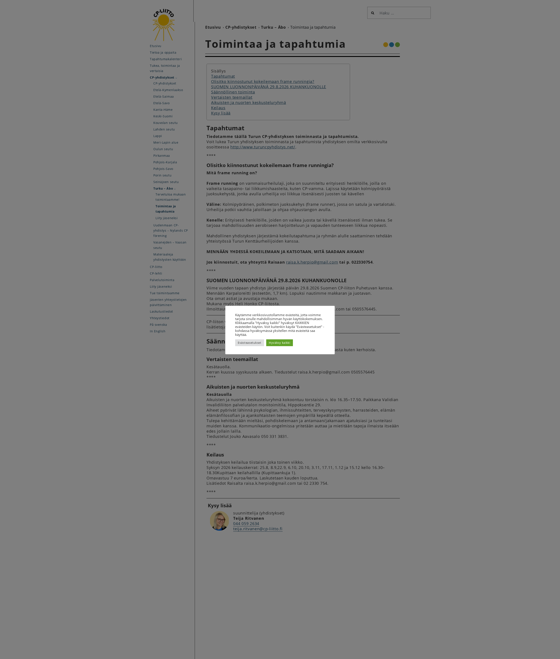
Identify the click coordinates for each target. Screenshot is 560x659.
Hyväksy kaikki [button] (279, 343)
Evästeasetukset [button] (249, 343)
